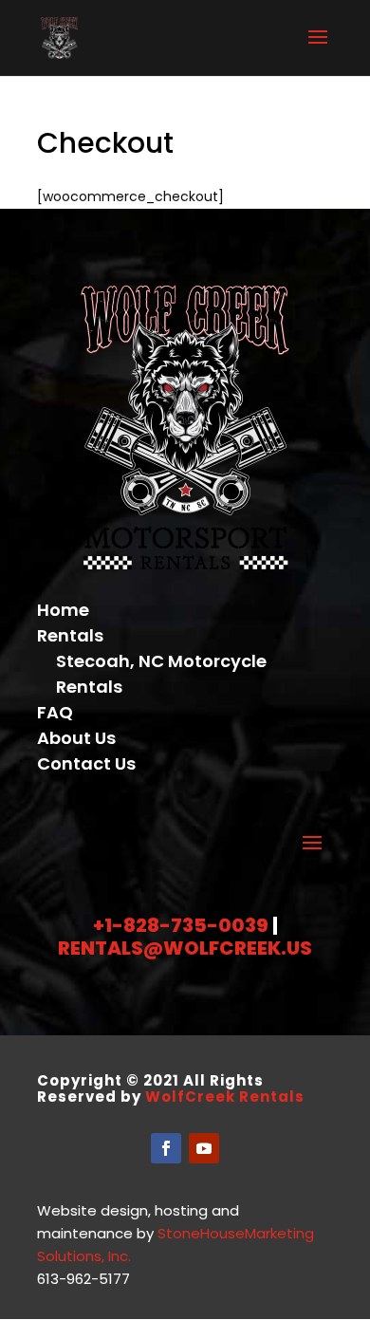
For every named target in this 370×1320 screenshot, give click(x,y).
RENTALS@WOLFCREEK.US (185, 948)
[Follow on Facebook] (166, 1148)
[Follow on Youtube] (204, 1148)
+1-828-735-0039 (180, 925)
